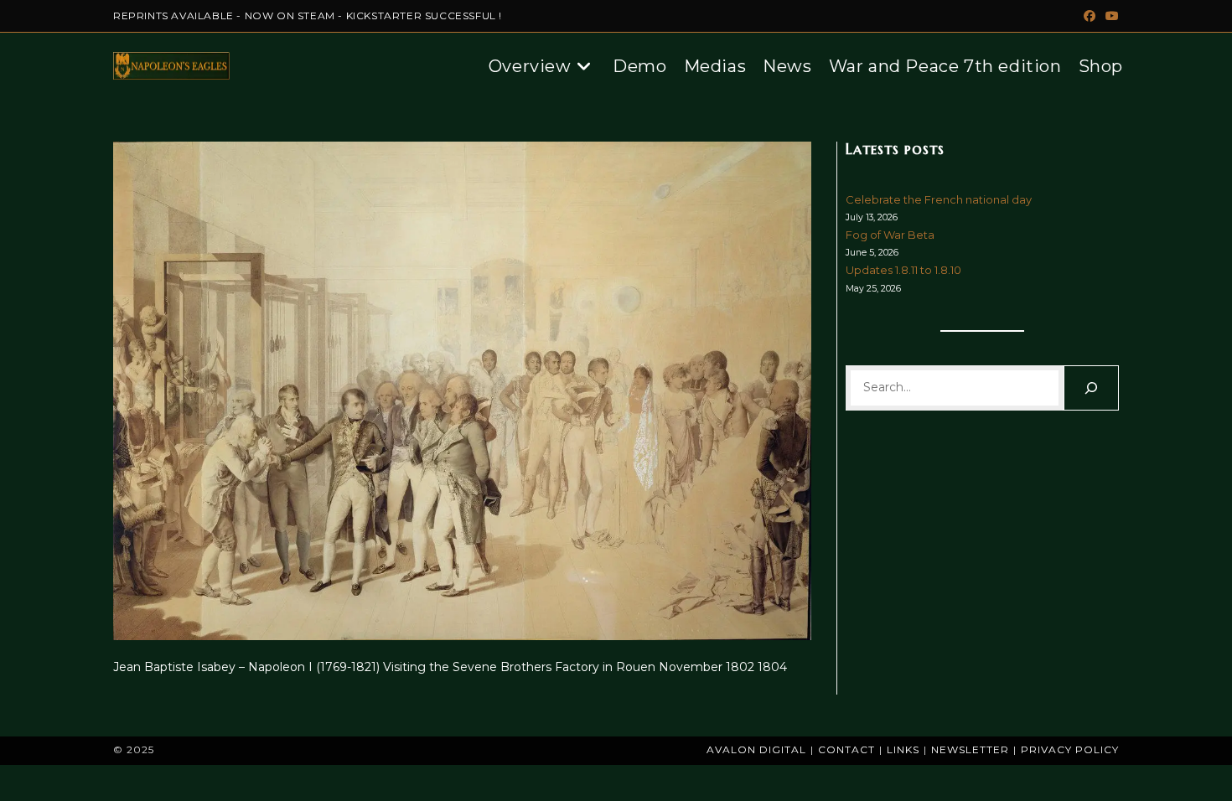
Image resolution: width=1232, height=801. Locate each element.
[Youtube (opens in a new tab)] (1109, 16)
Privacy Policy (1070, 749)
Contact (846, 749)
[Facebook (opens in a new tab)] (1089, 16)
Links (903, 749)
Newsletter (970, 749)
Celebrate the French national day (939, 199)
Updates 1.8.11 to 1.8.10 (903, 269)
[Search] (1091, 388)
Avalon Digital (756, 749)
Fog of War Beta (890, 234)
